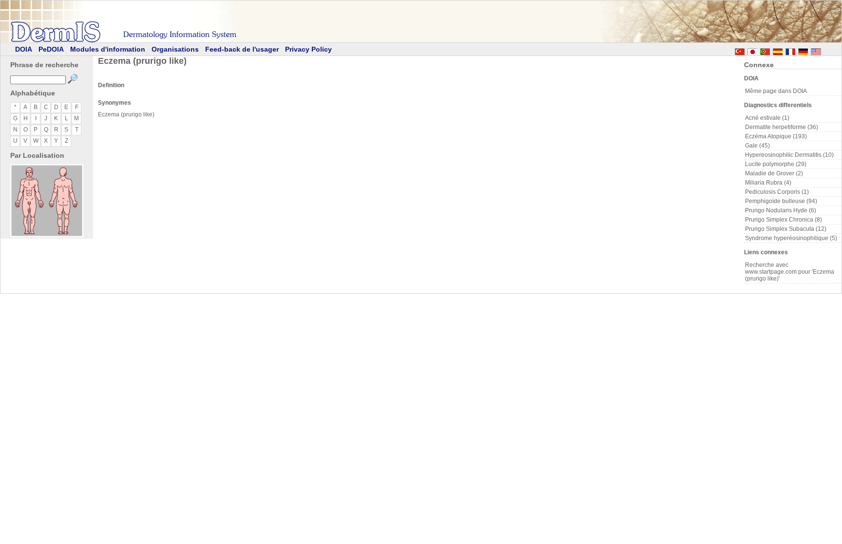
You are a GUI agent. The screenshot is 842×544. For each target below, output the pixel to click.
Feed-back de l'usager (242, 49)
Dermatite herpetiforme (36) (781, 127)
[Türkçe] (740, 50)
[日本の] (752, 50)
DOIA (23, 49)
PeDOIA (51, 49)
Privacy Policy (308, 49)
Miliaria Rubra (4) (768, 182)
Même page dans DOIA (776, 91)
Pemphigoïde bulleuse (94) (781, 201)
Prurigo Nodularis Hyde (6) (780, 210)
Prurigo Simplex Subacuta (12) (785, 228)
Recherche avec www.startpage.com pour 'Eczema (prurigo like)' (789, 272)
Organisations (175, 49)
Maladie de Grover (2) (774, 173)
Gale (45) (757, 145)
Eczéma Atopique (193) (776, 136)
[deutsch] (803, 50)
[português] (765, 50)
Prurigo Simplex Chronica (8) (783, 219)
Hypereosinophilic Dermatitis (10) (789, 154)
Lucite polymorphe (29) (775, 164)
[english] (825, 50)
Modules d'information (107, 49)
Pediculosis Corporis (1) (777, 191)
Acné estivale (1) (767, 117)
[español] (778, 50)
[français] (790, 50)
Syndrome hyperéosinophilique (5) (791, 238)
